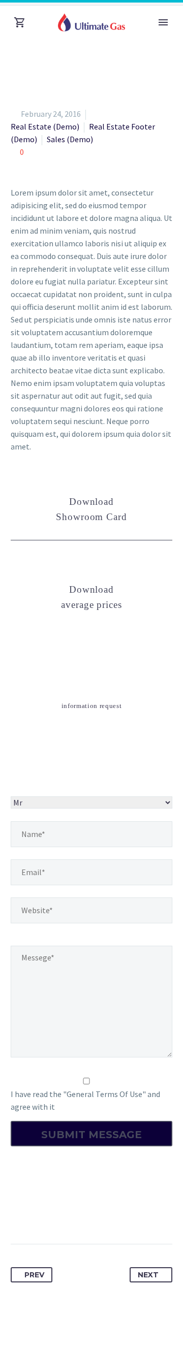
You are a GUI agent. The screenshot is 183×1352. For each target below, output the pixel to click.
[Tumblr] (76, 1212)
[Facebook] (19, 1212)
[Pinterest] (57, 1212)
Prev (34, 1274)
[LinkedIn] (94, 1212)
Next (148, 1274)
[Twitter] (38, 1212)
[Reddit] (113, 1212)
